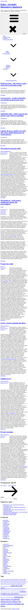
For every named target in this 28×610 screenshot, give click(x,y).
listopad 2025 (6, 529)
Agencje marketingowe (6, 151)
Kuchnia (5, 555)
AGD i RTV (6, 544)
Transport (5, 567)
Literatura (8, 65)
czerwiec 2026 (6, 521)
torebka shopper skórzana (10, 597)
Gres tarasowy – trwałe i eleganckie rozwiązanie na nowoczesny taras (13, 99)
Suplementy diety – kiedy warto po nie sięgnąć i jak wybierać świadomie (14, 114)
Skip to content (4, 1)
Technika (5, 38)
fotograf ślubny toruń (19, 584)
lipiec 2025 (5, 534)
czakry (11, 580)
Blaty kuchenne (11, 579)
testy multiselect (20, 595)
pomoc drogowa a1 (7, 589)
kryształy (2, 586)
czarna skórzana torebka (16, 580)
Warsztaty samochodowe (8, 571)
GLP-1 (24, 584)
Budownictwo (6, 546)
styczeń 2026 (6, 527)
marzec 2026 (6, 525)
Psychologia (5, 562)
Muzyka (8, 67)
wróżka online (5, 281)
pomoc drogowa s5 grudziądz (15, 591)
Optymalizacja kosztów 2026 (11, 148)
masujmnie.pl (14, 235)
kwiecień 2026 (6, 523)
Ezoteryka (3, 266)
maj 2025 (5, 537)
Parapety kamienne (21, 588)
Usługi (2, 207)
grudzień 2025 (6, 528)
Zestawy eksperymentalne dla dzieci (13, 323)
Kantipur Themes (15, 608)
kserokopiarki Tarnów (7, 586)
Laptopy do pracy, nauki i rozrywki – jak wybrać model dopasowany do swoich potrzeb (14, 132)
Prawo (7, 51)
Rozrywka (5, 564)
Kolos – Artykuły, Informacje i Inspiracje (11, 5)
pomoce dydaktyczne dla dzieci (13, 592)
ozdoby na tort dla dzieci (10, 413)
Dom (4, 36)
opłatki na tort (8, 588)
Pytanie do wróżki (7, 264)
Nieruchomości (6, 560)
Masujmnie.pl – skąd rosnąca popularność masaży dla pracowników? (11, 202)
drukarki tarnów (6, 581)
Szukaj (2, 497)
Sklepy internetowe (5, 326)
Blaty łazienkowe (16, 579)
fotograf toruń (7, 584)
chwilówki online (7, 580)
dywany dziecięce (12, 581)
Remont (5, 563)
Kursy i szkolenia (7, 556)
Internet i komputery (7, 552)
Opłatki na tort (6, 379)
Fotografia (5, 551)
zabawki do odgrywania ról (12, 598)
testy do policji (15, 595)
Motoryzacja (6, 558)
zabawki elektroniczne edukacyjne (9, 358)
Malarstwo (8, 66)
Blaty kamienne (6, 579)
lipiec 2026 (5, 520)
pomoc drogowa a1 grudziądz (15, 589)
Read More (3, 95)
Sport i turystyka (6, 37)
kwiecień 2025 (6, 538)
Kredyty (5, 553)
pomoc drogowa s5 (7, 591)
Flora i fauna (6, 550)
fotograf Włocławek (12, 584)
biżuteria (2, 579)
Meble (4, 557)
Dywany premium (7, 432)
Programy (5, 561)
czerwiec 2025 (6, 536)
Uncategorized (4, 88)
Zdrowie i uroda (6, 573)
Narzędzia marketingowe (11, 80)
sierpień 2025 (6, 533)
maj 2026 (5, 522)
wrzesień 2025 (6, 532)
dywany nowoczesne (24, 581)
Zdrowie (5, 572)
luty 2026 (5, 526)
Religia (7, 52)
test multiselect (10, 595)
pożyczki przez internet (4, 595)
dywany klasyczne (23, 466)
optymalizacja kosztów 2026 (7, 174)
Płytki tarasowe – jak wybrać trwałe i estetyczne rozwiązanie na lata (14, 84)
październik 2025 (7, 531)
